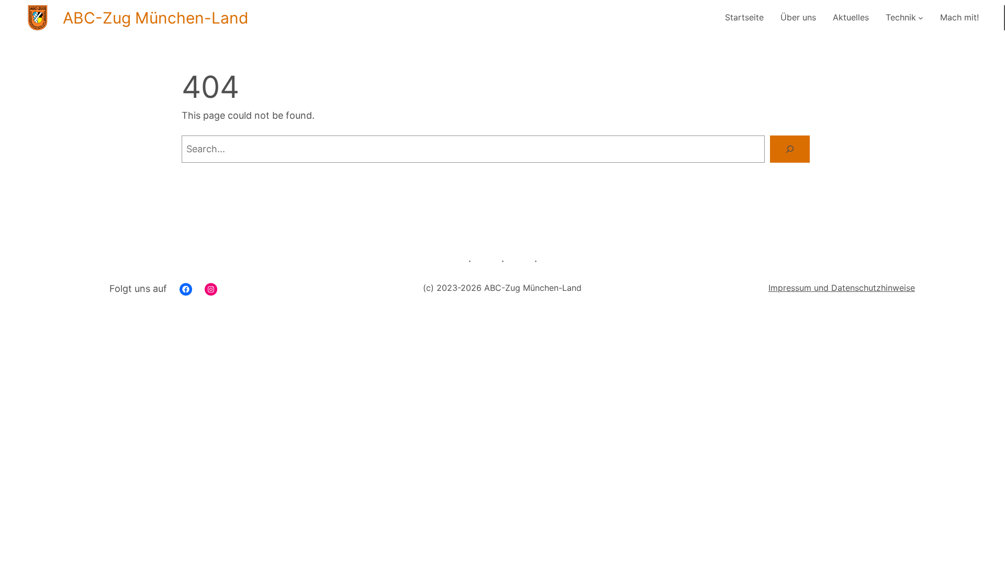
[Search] (790, 149)
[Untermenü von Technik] (920, 17)
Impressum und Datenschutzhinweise (841, 287)
